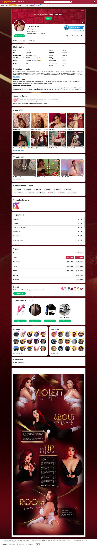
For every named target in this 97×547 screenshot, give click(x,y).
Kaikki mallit (4, 5)
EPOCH (39, 540)
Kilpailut (38, 5)
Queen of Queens (49, 99)
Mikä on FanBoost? (79, 30)
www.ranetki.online (24, 540)
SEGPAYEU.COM (46, 540)
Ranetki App (46, 5)
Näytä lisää (16, 77)
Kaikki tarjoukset (29, 5)
